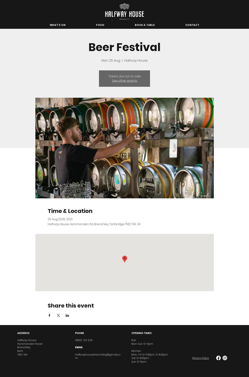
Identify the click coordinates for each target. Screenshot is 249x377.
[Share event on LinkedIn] (67, 315)
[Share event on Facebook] (49, 315)
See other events (124, 81)
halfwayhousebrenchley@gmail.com (97, 356)
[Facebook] (218, 358)
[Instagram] (225, 358)
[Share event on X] (58, 315)
